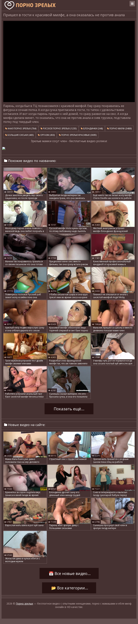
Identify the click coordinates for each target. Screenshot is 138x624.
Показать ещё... (69, 409)
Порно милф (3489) (120, 128)
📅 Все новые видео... (69, 573)
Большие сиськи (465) (20, 135)
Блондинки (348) (93, 128)
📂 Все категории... (69, 588)
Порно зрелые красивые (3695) (78, 135)
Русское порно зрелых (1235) (59, 128)
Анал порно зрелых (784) (21, 128)
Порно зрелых (24, 603)
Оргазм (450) (47, 135)
